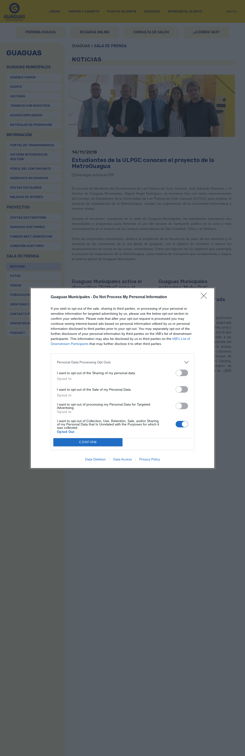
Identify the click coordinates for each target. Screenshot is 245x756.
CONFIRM (88, 442)
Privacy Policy (149, 459)
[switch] (182, 373)
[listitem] (122, 362)
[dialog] (122, 378)
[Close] (205, 297)
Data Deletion (95, 459)
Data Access (122, 459)
